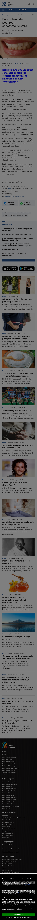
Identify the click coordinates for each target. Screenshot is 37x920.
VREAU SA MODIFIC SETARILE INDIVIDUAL (18, 917)
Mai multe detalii (27, 884)
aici (18, 892)
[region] (18, 896)
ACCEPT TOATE (18, 914)
